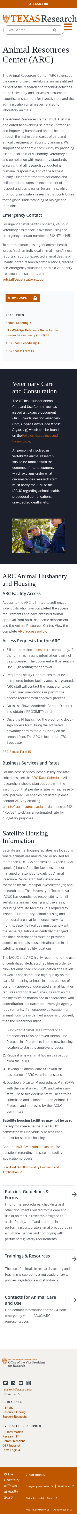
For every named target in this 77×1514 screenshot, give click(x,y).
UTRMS (7, 1408)
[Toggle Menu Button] (68, 27)
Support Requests (14, 1417)
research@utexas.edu (17, 1389)
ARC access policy (32, 631)
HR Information (12, 1432)
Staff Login (9, 1450)
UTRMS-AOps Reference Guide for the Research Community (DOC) (32, 332)
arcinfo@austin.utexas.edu (22, 807)
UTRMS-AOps (17, 298)
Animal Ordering (17, 323)
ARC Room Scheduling (21, 343)
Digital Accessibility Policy (39, 1498)
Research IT (10, 1436)
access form (42, 650)
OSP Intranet (11, 1445)
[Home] (40, 19)
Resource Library (14, 1412)
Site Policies (64, 1486)
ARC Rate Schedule (46, 778)
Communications (13, 1441)
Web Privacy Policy (35, 1509)
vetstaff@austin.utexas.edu (23, 279)
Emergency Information (37, 1486)
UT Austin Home (34, 1474)
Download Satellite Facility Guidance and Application (30, 1169)
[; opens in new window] (38, 4)
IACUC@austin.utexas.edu (35, 1147)
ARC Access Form (18, 351)
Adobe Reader (61, 1509)
